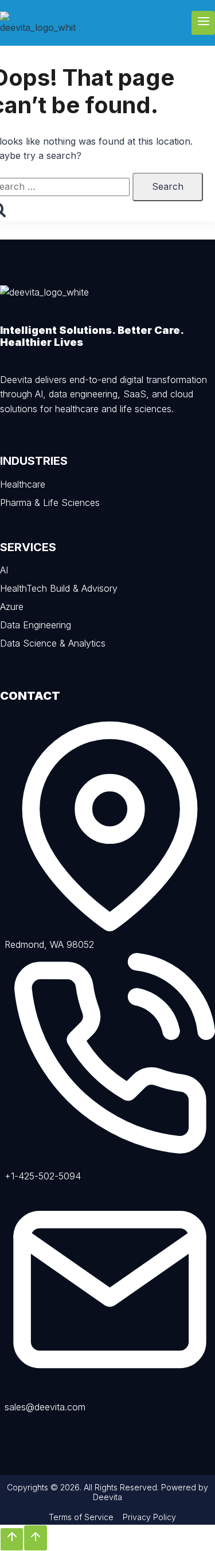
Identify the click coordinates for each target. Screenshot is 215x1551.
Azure (12, 606)
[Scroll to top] (12, 1539)
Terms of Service (81, 1517)
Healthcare (22, 484)
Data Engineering (35, 625)
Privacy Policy (149, 1517)
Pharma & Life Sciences (50, 502)
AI (4, 570)
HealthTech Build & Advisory (59, 588)
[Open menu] (203, 22)
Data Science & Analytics (52, 643)
